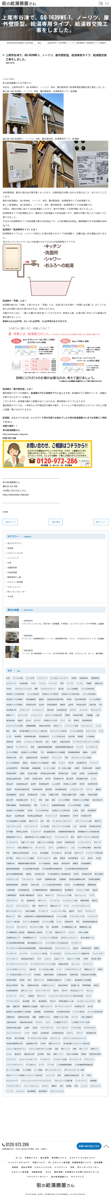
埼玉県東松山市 (22, 784)
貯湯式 (34, 1033)
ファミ (62, 720)
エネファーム (55, 1038)
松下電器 (9, 831)
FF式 (100, 704)
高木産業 (26, 1001)
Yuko (22, 985)
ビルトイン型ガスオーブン (16, 1049)
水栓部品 (37, 974)
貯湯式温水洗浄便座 (88, 974)
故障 (74, 1049)
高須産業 (37, 1011)
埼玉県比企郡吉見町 (13, 778)
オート (33, 800)
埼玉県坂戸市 (58, 778)
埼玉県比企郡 (63, 773)
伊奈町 (69, 699)
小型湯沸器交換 (23, 890)
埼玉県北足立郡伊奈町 (55, 699)
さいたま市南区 (12, 752)
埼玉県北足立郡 (95, 826)
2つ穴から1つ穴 (89, 1027)
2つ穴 (101, 731)
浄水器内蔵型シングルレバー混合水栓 (33, 731)
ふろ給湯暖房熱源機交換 (84, 1064)
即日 (59, 1075)
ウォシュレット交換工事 (63, 1080)
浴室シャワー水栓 (27, 842)
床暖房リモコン (44, 1017)
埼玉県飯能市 (11, 794)
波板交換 (9, 741)
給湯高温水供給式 (27, 958)
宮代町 (82, 784)
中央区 (30, 810)
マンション (20, 1091)
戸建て (89, 1075)
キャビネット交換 (59, 1059)
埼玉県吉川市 (79, 1006)
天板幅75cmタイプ (13, 937)
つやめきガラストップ (73, 969)
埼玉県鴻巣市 (52, 704)
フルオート (44, 805)
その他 (10, 596)
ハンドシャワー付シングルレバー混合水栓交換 (66, 996)
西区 (14, 731)
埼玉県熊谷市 (91, 1033)
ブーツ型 (48, 932)
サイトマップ (77, 1176)
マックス (79, 747)
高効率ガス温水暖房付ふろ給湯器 (18, 1011)
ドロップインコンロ (13, 826)
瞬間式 (54, 1086)
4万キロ (53, 1001)
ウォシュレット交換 (64, 895)
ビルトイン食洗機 (15, 581)
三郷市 (85, 958)
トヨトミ (47, 958)
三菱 (97, 715)
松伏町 (39, 879)
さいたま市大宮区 (89, 694)
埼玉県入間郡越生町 (26, 895)
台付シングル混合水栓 (53, 715)
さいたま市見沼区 (87, 689)
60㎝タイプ (49, 895)
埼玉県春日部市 (61, 789)
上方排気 (40, 1054)
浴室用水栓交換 (23, 1017)
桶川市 (61, 689)
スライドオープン (47, 1027)
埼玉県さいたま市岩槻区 (15, 810)
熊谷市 (8, 1038)
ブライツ (79, 1033)
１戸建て (68, 980)
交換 (76, 1086)
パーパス (70, 683)
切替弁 (100, 969)
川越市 (76, 768)
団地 (32, 747)
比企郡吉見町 (92, 773)
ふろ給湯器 (90, 736)
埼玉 (61, 1086)
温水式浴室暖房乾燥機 (14, 874)
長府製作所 (31, 900)
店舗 (34, 1017)
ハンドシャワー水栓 (58, 911)
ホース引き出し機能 (46, 969)
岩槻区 (86, 805)
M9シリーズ (65, 1049)
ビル (82, 858)
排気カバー (58, 725)
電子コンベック (26, 990)
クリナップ (94, 763)
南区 (47, 800)
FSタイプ (97, 842)
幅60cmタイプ (55, 906)
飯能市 (98, 789)
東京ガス (98, 821)
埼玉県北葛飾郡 (94, 879)
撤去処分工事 (29, 1054)
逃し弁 (28, 720)
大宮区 (75, 810)
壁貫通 (80, 736)
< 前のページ (10, 522)
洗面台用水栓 (11, 1022)
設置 (8, 1006)
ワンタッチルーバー (62, 948)
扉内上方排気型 (12, 985)
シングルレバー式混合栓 (49, 937)
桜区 (8, 731)
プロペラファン (12, 900)
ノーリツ (9, 1091)
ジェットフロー (98, 953)
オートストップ (75, 1059)
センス (88, 996)
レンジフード (13, 557)
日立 (21, 757)
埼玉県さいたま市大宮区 (71, 694)
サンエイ (62, 763)
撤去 (48, 1054)
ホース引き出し (56, 953)
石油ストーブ (59, 958)
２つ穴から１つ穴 (76, 789)
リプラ (26, 1033)
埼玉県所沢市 (87, 874)
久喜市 (26, 778)
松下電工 (9, 858)
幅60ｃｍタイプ (54, 1043)
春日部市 (48, 789)
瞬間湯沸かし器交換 (35, 932)
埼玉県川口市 (11, 757)
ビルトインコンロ (15, 552)
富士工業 (68, 853)
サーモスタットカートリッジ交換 (43, 964)
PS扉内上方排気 (22, 831)
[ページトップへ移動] (106, 1146)
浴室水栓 (9, 747)
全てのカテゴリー (15, 543)
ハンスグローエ (91, 747)
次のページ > (100, 522)
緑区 (53, 800)
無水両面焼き (65, 816)
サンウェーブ (90, 911)
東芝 (66, 757)
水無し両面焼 (30, 911)
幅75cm (94, 900)
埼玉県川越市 (87, 768)
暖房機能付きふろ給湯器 (56, 752)
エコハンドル (91, 731)
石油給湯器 (12, 572)
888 (99, 1001)
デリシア (9, 906)
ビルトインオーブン (43, 990)
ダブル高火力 (56, 853)
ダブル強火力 (31, 1064)
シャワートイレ (81, 1080)
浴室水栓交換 (65, 741)
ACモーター (41, 996)
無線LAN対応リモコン (14, 837)
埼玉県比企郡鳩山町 (35, 816)
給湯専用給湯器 (30, 736)
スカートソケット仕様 (83, 821)
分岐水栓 (32, 969)
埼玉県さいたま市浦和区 (40, 763)
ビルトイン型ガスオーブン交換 (40, 1049)
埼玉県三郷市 (96, 958)
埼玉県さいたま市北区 (50, 694)
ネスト (59, 921)
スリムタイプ (36, 831)
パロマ (33, 683)
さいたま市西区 (72, 689)
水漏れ (54, 741)
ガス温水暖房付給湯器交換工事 (76, 868)
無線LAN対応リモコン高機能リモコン (38, 837)
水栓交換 (71, 736)
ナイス (66, 906)
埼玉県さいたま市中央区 (61, 810)
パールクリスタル (12, 1001)
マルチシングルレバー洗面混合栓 (77, 953)
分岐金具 (24, 884)
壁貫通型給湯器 (12, 884)
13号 (7, 853)
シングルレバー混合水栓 (33, 741)
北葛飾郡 (62, 879)
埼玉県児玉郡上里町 (13, 1027)
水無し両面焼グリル (25, 847)
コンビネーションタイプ (86, 1001)
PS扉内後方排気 (95, 1054)
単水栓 (90, 858)
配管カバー (10, 715)
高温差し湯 (75, 985)
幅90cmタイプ (89, 969)
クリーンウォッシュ (31, 1086)
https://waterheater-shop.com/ (16, 494)
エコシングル (23, 715)
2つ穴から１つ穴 (12, 879)
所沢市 (76, 874)
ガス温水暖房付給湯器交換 (52, 868)
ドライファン (89, 1059)
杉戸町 (43, 1043)
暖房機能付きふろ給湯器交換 (88, 831)
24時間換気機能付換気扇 (27, 863)
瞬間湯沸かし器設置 (30, 1006)
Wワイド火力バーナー (14, 911)
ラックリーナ (11, 996)
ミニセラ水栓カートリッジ (16, 969)
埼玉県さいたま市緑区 (81, 800)
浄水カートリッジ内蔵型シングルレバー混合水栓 (24, 1075)
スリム (34, 853)
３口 (73, 847)
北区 (47, 741)
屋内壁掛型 (43, 1001)
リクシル (42, 683)
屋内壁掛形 (69, 890)
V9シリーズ (83, 1049)
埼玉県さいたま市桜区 (14, 704)
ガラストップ (11, 683)
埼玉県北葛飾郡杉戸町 (14, 1043)
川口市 (93, 752)
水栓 (9, 562)
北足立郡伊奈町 (80, 699)
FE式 (33, 1001)
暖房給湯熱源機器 (12, 868)
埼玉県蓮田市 (31, 699)
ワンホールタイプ (43, 858)
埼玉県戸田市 (78, 715)
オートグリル (40, 847)
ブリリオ (50, 1064)
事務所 (96, 948)
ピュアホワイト (12, 1080)
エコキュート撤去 (82, 890)
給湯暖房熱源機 (74, 752)
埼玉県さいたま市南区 (29, 752)
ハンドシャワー (36, 715)
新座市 (62, 858)
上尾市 (70, 704)
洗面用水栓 (10, 863)
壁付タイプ (33, 821)
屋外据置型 (32, 1091)
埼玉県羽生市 (86, 948)
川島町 (21, 773)
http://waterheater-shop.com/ (15, 434)
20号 (40, 800)
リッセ (98, 725)
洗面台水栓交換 (44, 725)
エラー (51, 847)
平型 (29, 980)
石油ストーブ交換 (73, 958)
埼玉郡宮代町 (92, 784)
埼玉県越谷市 (44, 736)
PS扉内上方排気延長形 (21, 853)
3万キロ (64, 990)
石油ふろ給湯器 (72, 1054)
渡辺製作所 (69, 921)
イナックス (53, 683)
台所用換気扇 (49, 1011)
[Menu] (107, 3)
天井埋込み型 (39, 874)
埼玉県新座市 (73, 858)
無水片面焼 (99, 874)
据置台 (85, 752)
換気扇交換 (66, 863)
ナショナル (84, 710)
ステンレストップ (30, 826)
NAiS (33, 906)
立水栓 (98, 858)
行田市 (21, 980)
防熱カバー (95, 1049)
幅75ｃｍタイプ (46, 1006)
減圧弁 (20, 720)
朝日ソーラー (58, 1054)
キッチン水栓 (18, 678)
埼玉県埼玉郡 (37, 789)
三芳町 (43, 794)
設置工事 (16, 1006)
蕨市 (82, 810)
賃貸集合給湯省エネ (54, 980)
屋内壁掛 (55, 927)
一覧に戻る (55, 522)
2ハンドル (10, 927)
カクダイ (73, 710)
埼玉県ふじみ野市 (69, 784)
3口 (22, 900)
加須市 (33, 784)
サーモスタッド (22, 747)
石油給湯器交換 (12, 990)
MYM (36, 689)
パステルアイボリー (13, 1086)
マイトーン (10, 847)
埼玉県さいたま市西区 (14, 699)
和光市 (59, 842)
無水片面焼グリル (87, 937)
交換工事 (92, 704)
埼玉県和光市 (70, 842)
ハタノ (47, 1022)
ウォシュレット (14, 586)
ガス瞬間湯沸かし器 (69, 927)
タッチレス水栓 (49, 768)
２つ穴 (93, 778)
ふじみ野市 (56, 784)
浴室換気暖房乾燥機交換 (64, 747)
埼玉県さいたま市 (50, 720)
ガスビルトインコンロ (23, 689)
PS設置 (88, 683)
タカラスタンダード (48, 689)
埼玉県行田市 (11, 980)
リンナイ (84, 1086)
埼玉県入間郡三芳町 (69, 794)
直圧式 (96, 985)
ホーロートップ (51, 816)
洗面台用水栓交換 (25, 1022)
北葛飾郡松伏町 (50, 879)
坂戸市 (47, 778)
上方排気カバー (62, 847)
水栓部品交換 (62, 974)
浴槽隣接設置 (31, 725)
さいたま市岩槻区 (74, 805)
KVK (48, 821)
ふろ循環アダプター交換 (80, 1022)
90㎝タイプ (10, 916)
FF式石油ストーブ (77, 990)
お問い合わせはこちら (15, 490)
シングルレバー (38, 710)
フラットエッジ (27, 879)
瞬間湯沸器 (92, 884)
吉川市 (90, 1006)
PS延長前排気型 (25, 805)
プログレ (70, 1033)
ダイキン (39, 1022)
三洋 (42, 752)
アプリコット (11, 1059)
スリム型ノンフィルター (59, 678)
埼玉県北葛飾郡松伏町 (77, 879)
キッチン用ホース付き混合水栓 (56, 943)
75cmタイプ (78, 853)
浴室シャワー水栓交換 (45, 842)
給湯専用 (18, 736)
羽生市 (75, 948)
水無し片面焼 (83, 932)
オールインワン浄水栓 (58, 731)
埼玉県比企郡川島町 (48, 773)
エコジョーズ (95, 1086)
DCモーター (42, 900)
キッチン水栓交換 (76, 731)
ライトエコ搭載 (48, 921)
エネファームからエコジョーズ (74, 1038)
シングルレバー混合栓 (39, 953)
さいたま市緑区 (64, 800)
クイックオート (12, 958)
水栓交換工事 (62, 710)
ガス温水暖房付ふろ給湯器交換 (59, 874)
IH (82, 1075)
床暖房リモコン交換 (61, 1017)
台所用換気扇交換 (63, 1011)
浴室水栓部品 (49, 974)
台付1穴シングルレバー (69, 937)
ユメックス (75, 964)
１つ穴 (8, 736)
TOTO (62, 683)
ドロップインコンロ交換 (61, 826)
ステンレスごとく (22, 906)
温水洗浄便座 (19, 1038)
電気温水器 (10, 720)
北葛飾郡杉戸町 (31, 1043)
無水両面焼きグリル (35, 943)
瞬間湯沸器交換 (56, 890)
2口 (69, 720)
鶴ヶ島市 (70, 778)
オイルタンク (22, 927)
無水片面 (97, 847)
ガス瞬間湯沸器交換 (39, 890)
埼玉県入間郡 (92, 794)
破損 (55, 858)
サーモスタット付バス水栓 (37, 1038)
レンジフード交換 (71, 725)
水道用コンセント (48, 985)
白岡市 (97, 768)
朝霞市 (75, 863)
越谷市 (71, 911)
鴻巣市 (62, 704)
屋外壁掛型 (43, 1091)
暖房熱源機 (85, 900)
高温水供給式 (63, 985)
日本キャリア (39, 980)
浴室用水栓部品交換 (71, 1075)
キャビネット (45, 1059)
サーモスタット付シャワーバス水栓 (86, 741)
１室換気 (31, 996)
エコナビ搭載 (62, 916)
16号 (42, 821)
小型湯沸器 (10, 890)
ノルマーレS (49, 1075)
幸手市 (70, 763)
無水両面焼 (44, 853)
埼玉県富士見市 (22, 800)
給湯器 (5, 511)
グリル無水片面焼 (84, 847)
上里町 (26, 1027)
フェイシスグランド (13, 1033)
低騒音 (83, 1054)
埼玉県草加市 (87, 720)
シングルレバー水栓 (70, 900)
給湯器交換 (84, 678)
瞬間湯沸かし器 (14, 577)
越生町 (95, 890)
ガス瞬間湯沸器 (78, 884)
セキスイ (45, 1086)
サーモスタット (12, 842)
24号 (35, 805)
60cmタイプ (43, 906)
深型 (56, 1049)
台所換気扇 (45, 1033)
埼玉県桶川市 (11, 710)
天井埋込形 (45, 757)
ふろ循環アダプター (61, 1022)
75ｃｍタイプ (96, 710)
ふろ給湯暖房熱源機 (64, 1064)
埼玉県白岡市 (11, 773)
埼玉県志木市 (86, 816)
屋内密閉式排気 (49, 831)
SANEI (54, 763)
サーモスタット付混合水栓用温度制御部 (21, 948)
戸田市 (67, 715)
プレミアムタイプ (61, 837)
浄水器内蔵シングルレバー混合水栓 (76, 1043)
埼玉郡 (8, 789)
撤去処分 (18, 1054)
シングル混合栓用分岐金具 (52, 884)
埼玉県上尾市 (81, 704)
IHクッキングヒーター (16, 591)
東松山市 (9, 784)
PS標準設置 (86, 985)
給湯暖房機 (36, 768)
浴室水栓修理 (63, 964)
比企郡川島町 (32, 773)
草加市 (76, 720)
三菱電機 (89, 715)
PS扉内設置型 (11, 805)
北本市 (41, 704)
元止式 (39, 895)
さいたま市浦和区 (12, 763)
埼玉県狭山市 (32, 794)
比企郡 (73, 773)
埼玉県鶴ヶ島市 (82, 778)
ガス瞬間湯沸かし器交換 (15, 932)
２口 (74, 826)
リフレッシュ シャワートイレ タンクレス (36, 1080)
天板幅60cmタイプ (30, 937)
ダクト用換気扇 (44, 863)
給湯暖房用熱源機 (58, 805)
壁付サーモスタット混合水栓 (88, 837)
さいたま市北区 (33, 694)
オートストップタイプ (63, 1006)
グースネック (43, 911)
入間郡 (82, 794)
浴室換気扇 (12, 567)
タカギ (79, 911)
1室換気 (28, 874)
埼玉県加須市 (44, 784)
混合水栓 (50, 710)
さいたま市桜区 (95, 699)
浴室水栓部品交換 (45, 948)
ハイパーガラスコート (14, 1064)
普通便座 (93, 1080)
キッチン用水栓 (78, 1011)
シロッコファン (87, 725)
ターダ (41, 1064)
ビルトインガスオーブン (28, 1059)
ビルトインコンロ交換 (14, 725)
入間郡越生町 (11, 895)
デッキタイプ (11, 953)
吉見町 (82, 773)
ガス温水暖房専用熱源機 (15, 943)
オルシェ (89, 990)
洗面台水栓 (98, 683)
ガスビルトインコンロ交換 (81, 757)
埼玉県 (73, 678)
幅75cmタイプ (60, 932)
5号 (47, 927)
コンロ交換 (45, 826)
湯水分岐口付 (97, 800)
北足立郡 (83, 826)
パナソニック (57, 757)
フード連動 (38, 1070)
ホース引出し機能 (64, 768)
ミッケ (59, 969)
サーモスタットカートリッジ (17, 964)
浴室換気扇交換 (31, 757)
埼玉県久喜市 (37, 778)
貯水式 (55, 990)
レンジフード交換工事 (94, 853)
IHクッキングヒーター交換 (74, 1070)
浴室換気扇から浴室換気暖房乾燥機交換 (39, 916)
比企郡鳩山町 (19, 816)
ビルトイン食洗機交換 (31, 921)
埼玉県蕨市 (92, 810)
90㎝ (19, 916)
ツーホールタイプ (84, 842)
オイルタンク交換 (36, 927)
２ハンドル (23, 953)
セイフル (74, 1017)
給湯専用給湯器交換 (90, 921)
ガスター (72, 932)
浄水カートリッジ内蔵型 (25, 858)
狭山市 (21, 794)
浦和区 (25, 763)
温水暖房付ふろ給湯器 (83, 980)
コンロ (8, 1054)
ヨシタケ (37, 720)
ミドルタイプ (92, 916)
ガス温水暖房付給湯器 (31, 868)
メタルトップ (24, 710)
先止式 (67, 884)
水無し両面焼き (87, 1017)
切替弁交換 (74, 974)
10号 (77, 921)
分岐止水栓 (35, 884)
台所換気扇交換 (57, 1033)
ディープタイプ (62, 1027)
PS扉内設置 (25, 768)
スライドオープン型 (77, 916)
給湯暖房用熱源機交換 (66, 831)
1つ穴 (39, 958)
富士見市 (9, 800)
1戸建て (9, 689)
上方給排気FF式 (12, 768)
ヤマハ (21, 996)
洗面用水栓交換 (33, 985)
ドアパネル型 (76, 1027)
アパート (89, 789)
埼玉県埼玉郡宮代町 (22, 789)
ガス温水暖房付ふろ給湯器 (16, 821)
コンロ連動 (27, 1070)
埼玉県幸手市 (81, 763)
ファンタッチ (55, 900)
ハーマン (80, 683)
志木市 (75, 816)
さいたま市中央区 (42, 810)
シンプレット (88, 964)
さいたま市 (30, 678)
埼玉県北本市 (31, 704)
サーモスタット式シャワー (62, 821)
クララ (91, 895)
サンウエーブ (76, 943)
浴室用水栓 (10, 1017)
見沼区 (18, 741)
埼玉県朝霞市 (86, 863)
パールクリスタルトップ (81, 906)
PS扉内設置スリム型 (66, 1001)
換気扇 (55, 863)
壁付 (72, 837)
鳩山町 (8, 816)
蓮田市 (41, 699)
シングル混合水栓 (58, 736)
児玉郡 (34, 1027)
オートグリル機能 (12, 1070)
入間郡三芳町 (53, 794)
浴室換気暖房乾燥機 (44, 747)
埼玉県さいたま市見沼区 (15, 694)
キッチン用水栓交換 (95, 1011)
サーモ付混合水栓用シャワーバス (18, 974)
